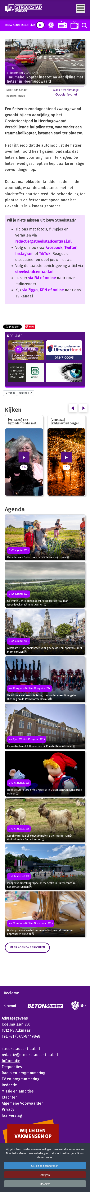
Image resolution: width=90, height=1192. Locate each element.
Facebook (53, 247)
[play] (40, 25)
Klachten (10, 1097)
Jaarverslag (12, 1115)
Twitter (70, 247)
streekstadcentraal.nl (34, 271)
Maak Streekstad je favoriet (66, 92)
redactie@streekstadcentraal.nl (43, 241)
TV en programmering (20, 1079)
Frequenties (12, 1067)
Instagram (24, 253)
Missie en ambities (18, 1091)
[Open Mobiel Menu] (80, 8)
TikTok (44, 253)
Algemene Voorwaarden (23, 1103)
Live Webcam (50, 25)
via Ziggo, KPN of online (43, 290)
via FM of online (42, 278)
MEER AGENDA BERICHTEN (27, 947)
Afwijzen (45, 1175)
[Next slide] (85, 1005)
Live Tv (74, 25)
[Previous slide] (5, 1005)
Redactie (9, 1085)
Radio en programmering (23, 1073)
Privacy (8, 1109)
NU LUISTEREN (61, 24)
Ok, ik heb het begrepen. (45, 1165)
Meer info (45, 1184)
